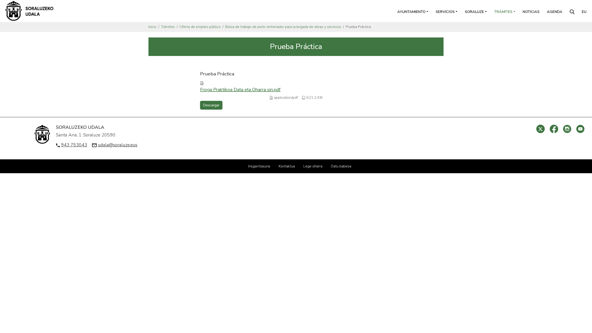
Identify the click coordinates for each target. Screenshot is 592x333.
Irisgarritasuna (259, 166)
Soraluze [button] (474, 11)
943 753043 (74, 145)
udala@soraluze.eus (117, 145)
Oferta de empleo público (200, 26)
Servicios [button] (445, 11)
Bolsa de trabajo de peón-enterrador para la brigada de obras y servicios (283, 26)
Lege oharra (312, 166)
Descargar (211, 105)
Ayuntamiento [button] (411, 11)
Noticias (531, 11)
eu (584, 11)
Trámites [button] (503, 11)
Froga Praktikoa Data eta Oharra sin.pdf (240, 89)
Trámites (168, 26)
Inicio (152, 26)
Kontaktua (287, 166)
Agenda (554, 11)
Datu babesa (341, 166)
